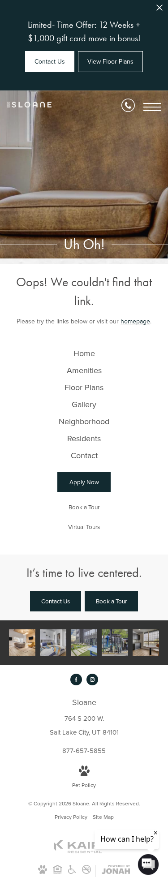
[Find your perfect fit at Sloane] (115, 642)
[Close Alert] (159, 10)
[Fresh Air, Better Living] (84, 642)
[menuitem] (84, 353)
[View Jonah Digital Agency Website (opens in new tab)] (116, 871)
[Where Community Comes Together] (22, 642)
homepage (135, 321)
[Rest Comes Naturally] (53, 642)
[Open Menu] (152, 107)
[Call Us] (128, 107)
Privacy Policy (71, 817)
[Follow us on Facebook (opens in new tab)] (76, 679)
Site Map (103, 817)
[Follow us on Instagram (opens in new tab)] (92, 679)
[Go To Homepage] (29, 107)
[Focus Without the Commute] (146, 642)
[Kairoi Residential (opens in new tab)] (84, 851)
